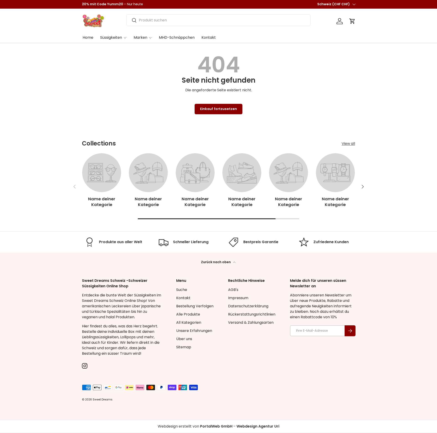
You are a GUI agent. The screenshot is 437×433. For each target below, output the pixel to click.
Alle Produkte (188, 314)
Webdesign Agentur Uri (257, 426)
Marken (140, 37)
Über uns (184, 338)
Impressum (238, 298)
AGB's (233, 289)
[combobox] (218, 20)
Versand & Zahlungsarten (251, 322)
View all (348, 143)
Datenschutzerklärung (248, 306)
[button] (352, 21)
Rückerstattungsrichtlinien (251, 314)
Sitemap (183, 347)
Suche (181, 289)
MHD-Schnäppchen (177, 37)
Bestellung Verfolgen (194, 306)
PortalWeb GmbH (216, 426)
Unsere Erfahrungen (194, 330)
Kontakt (208, 37)
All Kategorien (188, 322)
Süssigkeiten (111, 37)
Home (88, 37)
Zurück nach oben (216, 262)
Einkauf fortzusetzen (218, 109)
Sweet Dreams (102, 399)
